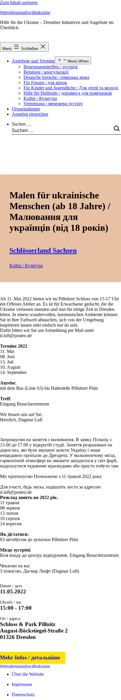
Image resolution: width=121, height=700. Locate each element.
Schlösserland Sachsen (43, 250)
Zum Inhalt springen (19, 2)
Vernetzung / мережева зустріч (53, 103)
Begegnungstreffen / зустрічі (50, 66)
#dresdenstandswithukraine (25, 12)
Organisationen (26, 108)
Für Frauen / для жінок (45, 82)
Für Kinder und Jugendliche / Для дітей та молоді (70, 87)
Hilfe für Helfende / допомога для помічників (67, 93)
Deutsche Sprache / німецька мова (56, 77)
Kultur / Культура (40, 98)
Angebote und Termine (33, 60)
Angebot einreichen (30, 114)
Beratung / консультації (45, 72)
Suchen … (21, 124)
